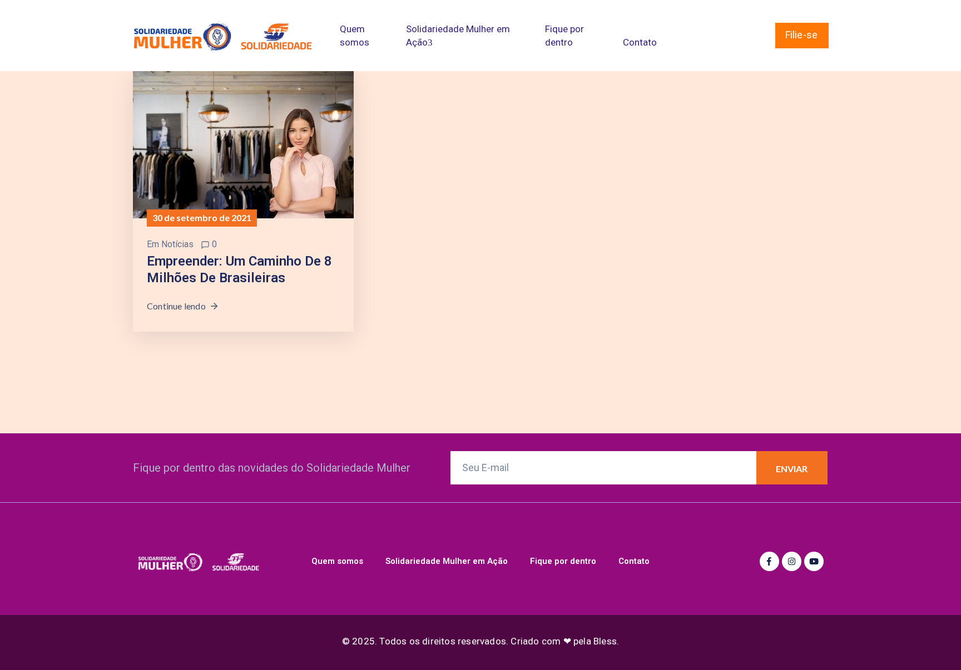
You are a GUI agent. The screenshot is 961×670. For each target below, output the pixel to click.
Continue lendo (176, 306)
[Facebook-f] (769, 561)
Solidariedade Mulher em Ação (458, 35)
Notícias (177, 244)
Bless (605, 641)
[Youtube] (814, 561)
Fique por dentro (564, 35)
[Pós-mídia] (243, 143)
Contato (640, 42)
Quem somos (354, 35)
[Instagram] (791, 561)
